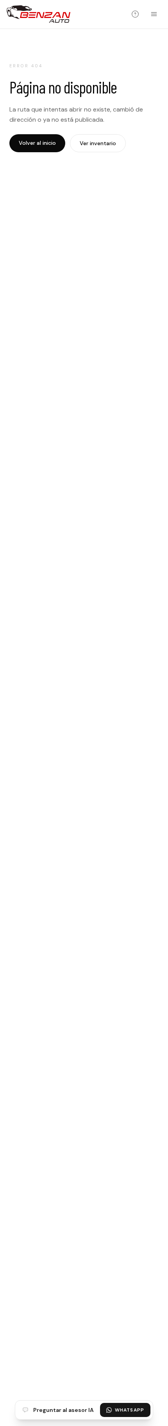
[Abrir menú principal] (154, 14)
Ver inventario (98, 143)
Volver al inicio (37, 142)
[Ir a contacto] (135, 14)
